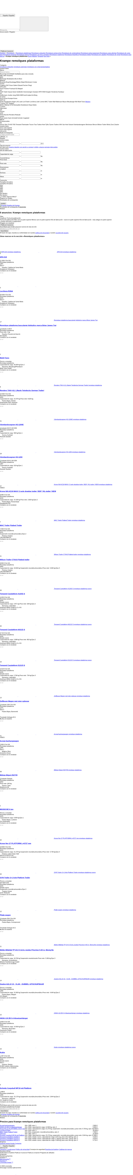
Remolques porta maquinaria (90, 53)
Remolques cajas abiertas (108, 53)
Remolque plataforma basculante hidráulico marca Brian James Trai (28, 325)
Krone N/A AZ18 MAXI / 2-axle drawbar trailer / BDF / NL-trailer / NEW (28, 491)
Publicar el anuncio (7, 225)
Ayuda (12, 1143)
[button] (66, 41)
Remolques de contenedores (71, 53)
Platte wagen (5, 915)
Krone (30, 56)
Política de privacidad (22, 1149)
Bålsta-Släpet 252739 (8, 775)
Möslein (34, 56)
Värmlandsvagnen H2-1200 (11, 457)
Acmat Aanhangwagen (9, 741)
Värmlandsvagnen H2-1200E (12, 425)
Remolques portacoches (54, 53)
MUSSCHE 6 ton (6, 809)
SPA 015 (3, 257)
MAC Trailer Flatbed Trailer (11, 525)
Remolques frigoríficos (72, 54)
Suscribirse (4, 231)
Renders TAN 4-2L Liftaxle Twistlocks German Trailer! (22, 390)
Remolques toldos (85, 54)
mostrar (3, 203)
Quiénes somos (5, 1143)
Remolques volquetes (38, 53)
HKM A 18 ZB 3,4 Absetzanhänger (14, 1018)
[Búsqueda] (34, 24)
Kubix (2, 1052)
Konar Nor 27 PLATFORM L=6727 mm (15, 843)
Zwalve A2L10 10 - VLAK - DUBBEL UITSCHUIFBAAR (22, 984)
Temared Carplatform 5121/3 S (12, 665)
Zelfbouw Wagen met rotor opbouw (14, 701)
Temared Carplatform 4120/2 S (12, 594)
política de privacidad (42, 233)
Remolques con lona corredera (39, 54)
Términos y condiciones (7, 1149)
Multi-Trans (4, 358)
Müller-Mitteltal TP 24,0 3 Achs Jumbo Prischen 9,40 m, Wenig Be (27, 950)
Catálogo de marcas (65, 1149)
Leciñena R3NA (6, 291)
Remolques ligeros (23, 54)
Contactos (18, 1143)
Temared (40, 56)
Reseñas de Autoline (52, 1149)
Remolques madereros (57, 54)
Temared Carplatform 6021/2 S (12, 630)
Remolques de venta (113, 54)
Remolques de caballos (99, 54)
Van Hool (46, 56)
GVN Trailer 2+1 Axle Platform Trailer (15, 878)
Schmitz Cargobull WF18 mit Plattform (15, 1088)
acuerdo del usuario (62, 233)
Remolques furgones (10, 54)
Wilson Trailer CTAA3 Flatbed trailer (14, 560)
